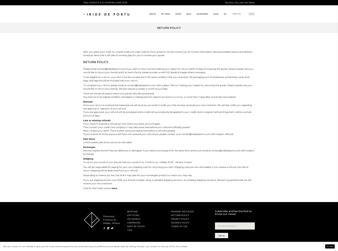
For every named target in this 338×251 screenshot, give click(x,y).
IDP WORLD (133, 219)
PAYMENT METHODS (182, 211)
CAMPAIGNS (133, 222)
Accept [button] (330, 246)
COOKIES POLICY (180, 222)
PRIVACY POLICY (180, 219)
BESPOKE (132, 211)
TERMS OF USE (179, 226)
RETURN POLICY (180, 215)
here (114, 188)
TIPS (129, 230)
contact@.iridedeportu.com (196, 134)
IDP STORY (133, 215)
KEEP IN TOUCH (136, 226)
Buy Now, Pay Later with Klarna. (240, 2)
